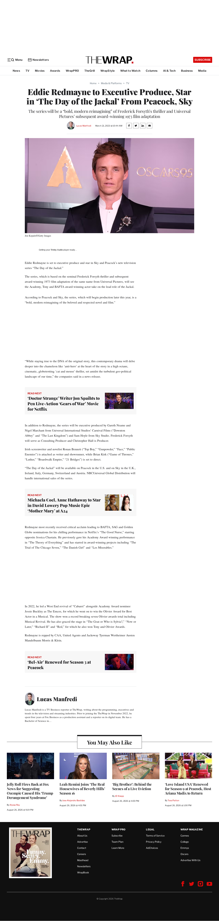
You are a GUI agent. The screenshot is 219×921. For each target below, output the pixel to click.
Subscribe (203, 59)
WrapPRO (72, 70)
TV (27, 70)
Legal (150, 829)
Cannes (185, 835)
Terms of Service (155, 835)
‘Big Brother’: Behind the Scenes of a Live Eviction (132, 786)
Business (187, 70)
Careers (81, 854)
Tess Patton (173, 800)
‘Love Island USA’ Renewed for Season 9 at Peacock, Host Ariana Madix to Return (188, 788)
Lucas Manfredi (83, 125)
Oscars (184, 854)
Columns (151, 70)
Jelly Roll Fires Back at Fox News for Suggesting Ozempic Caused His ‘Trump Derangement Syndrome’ (30, 791)
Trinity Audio (57, 250)
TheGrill (89, 70)
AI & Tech (169, 70)
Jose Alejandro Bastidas (73, 800)
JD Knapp (119, 796)
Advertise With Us (190, 860)
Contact (81, 847)
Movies (39, 70)
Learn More (118, 847)
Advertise (82, 841)
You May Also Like (109, 742)
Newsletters (41, 59)
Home (93, 83)
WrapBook (83, 872)
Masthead (82, 860)
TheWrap (83, 829)
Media (202, 70)
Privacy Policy (153, 841)
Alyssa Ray (15, 805)
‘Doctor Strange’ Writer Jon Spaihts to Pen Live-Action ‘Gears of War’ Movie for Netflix (64, 403)
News (16, 70)
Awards (55, 70)
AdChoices (152, 847)
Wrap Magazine (192, 829)
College (185, 841)
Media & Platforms (111, 83)
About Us (82, 835)
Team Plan (117, 841)
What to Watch (130, 70)
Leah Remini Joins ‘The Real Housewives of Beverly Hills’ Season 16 (82, 788)
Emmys (185, 847)
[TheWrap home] (109, 59)
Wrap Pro (119, 829)
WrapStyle (107, 70)
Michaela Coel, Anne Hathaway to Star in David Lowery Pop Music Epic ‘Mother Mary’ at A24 (64, 505)
